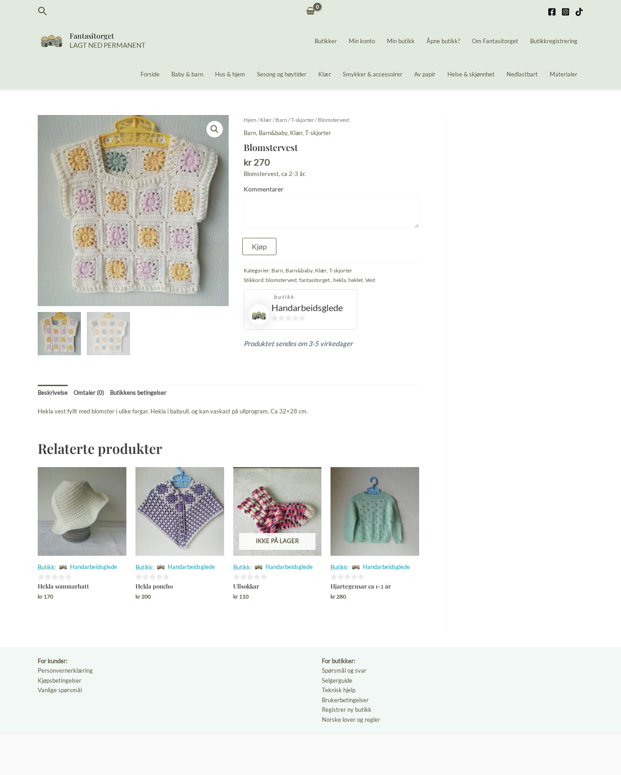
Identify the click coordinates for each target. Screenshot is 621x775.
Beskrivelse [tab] (53, 392)
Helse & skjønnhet (471, 74)
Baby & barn (187, 74)
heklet (355, 280)
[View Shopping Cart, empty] (311, 11)
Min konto (362, 41)
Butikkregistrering (553, 41)
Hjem (250, 119)
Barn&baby (273, 132)
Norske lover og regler (351, 719)
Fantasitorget (92, 35)
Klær (324, 74)
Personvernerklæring (65, 670)
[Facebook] (552, 12)
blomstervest (281, 280)
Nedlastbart (522, 74)
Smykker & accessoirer (372, 74)
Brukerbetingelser (345, 700)
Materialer (563, 74)
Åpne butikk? (443, 41)
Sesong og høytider (281, 74)
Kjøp (259, 246)
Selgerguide (337, 680)
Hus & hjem (230, 74)
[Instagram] (565, 12)
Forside (150, 74)
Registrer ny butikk (346, 709)
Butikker (326, 41)
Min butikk (401, 41)
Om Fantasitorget (495, 41)
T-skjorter (302, 119)
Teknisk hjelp (339, 690)
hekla (339, 280)
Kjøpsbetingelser (59, 680)
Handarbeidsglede (307, 307)
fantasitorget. (315, 280)
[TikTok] (579, 12)
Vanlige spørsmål (60, 690)
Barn (281, 119)
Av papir (425, 74)
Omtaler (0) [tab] (89, 392)
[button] (43, 11)
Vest (370, 280)
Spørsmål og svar (344, 670)
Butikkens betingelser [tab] (138, 392)
